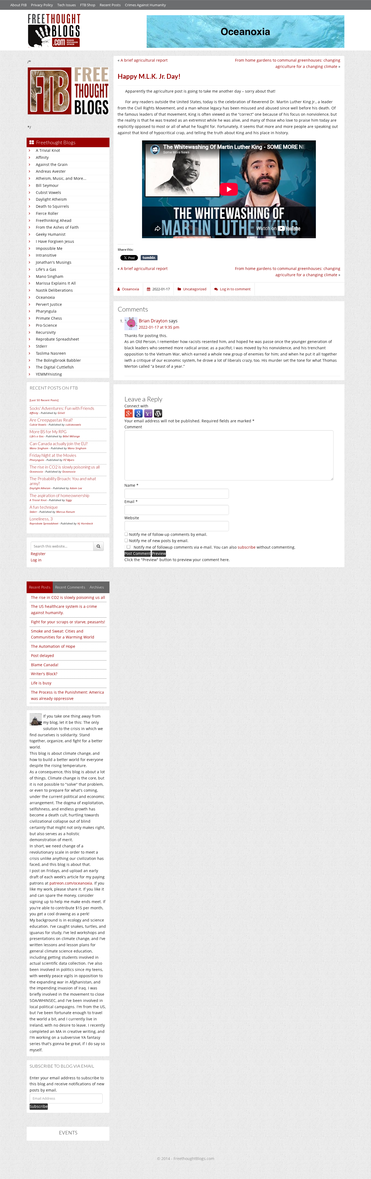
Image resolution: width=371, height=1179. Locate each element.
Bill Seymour (47, 185)
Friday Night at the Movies (53, 455)
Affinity (42, 157)
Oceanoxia (45, 297)
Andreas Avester (51, 171)
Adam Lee (76, 488)
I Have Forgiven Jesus (55, 241)
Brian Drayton (153, 321)
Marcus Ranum (65, 512)
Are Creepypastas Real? (51, 419)
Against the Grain (52, 164)
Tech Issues (66, 4)
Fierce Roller (47, 213)
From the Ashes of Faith (57, 227)
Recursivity (46, 332)
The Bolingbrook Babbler (58, 360)
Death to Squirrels (52, 206)
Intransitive (46, 255)
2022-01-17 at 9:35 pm (159, 327)
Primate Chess (49, 318)
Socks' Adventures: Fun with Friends (62, 408)
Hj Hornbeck (85, 523)
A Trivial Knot (48, 150)
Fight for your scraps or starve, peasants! (68, 621)
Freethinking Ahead (53, 220)
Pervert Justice (49, 304)
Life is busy (41, 683)
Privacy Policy (42, 4)
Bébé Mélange (71, 436)
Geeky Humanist (50, 234)
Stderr (41, 346)
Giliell (61, 413)
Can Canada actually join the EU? (58, 443)
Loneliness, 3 (41, 518)
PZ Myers (68, 460)
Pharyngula (46, 311)
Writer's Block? (44, 673)
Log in (36, 559)
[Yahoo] (148, 413)
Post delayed (42, 655)
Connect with (136, 405)
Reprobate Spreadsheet (57, 339)
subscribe (247, 547)
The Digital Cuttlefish (55, 367)
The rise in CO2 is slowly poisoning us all (65, 466)
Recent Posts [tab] (40, 587)
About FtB (18, 4)
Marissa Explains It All (56, 283)
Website (131, 517)
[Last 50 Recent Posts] (44, 400)
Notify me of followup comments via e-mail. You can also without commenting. (214, 547)
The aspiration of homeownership (59, 495)
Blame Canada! (44, 664)
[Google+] (128, 413)
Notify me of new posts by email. (158, 540)
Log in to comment (235, 289)
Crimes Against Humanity (145, 4)
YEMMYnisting (49, 374)
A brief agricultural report (144, 60)
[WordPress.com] (158, 413)
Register (38, 553)
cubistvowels (73, 424)
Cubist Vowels (48, 192)
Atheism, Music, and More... (61, 178)
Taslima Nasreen (51, 353)
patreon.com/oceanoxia (70, 883)
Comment (133, 426)
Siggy (69, 500)
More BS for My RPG (48, 431)
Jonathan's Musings (53, 262)
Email (131, 501)
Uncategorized (194, 289)
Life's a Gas (46, 269)
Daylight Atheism (51, 199)
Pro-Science (46, 325)
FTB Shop (87, 4)
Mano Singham (49, 276)
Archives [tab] (97, 587)
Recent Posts (110, 4)
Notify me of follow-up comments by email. (168, 534)
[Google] (138, 413)
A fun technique (44, 507)
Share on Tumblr (149, 257)
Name (131, 485)
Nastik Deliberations (54, 290)
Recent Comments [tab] (70, 587)
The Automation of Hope (53, 646)
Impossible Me (49, 248)
